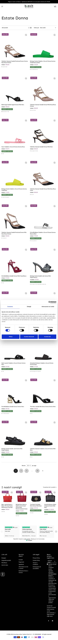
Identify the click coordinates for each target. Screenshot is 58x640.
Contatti (21, 559)
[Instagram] (52, 620)
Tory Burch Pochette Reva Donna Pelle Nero (36, 505)
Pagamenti (21, 562)
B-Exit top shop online (16, 634)
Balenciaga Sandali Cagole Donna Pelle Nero (13, 104)
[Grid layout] (31, 28)
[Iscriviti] (54, 561)
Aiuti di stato (5, 565)
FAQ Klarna (4, 562)
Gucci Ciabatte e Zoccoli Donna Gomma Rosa (13, 146)
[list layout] (29, 28)
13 (37, 470)
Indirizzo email (50, 561)
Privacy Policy (36, 558)
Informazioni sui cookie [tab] (48, 306)
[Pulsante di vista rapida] (26, 35)
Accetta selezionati (29, 336)
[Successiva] (42, 471)
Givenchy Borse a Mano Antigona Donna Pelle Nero (50, 506)
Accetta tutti (47, 336)
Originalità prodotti (6, 560)
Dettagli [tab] (29, 306)
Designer (4, 558)
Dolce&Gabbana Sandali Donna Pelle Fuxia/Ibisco (14, 276)
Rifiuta (10, 336)
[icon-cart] (54, 6)
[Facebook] (48, 620)
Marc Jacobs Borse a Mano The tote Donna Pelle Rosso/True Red (7, 506)
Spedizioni (21, 564)
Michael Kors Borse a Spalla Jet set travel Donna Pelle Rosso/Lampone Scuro (21, 507)
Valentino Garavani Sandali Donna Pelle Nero (41, 146)
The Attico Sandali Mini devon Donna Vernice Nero (43, 406)
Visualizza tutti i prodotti (49, 487)
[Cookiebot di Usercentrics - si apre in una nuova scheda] (49, 302)
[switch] (22, 330)
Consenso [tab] (10, 306)
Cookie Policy (36, 560)
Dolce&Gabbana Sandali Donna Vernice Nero (13, 406)
